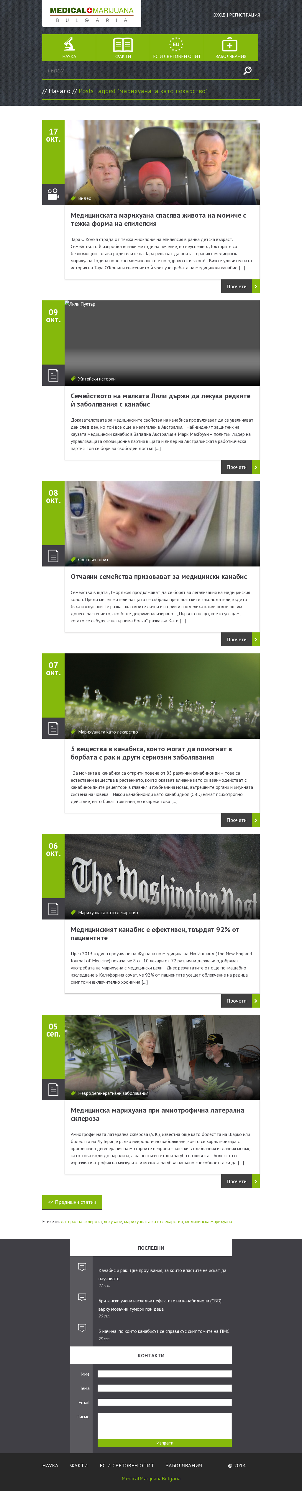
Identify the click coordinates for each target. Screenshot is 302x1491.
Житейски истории (97, 379)
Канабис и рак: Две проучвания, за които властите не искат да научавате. (162, 1274)
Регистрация (244, 15)
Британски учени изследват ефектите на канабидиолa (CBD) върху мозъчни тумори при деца (160, 1305)
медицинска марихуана (208, 1221)
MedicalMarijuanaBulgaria (151, 1478)
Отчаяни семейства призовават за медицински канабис (159, 576)
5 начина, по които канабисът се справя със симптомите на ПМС (164, 1331)
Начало (59, 91)
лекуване (113, 1221)
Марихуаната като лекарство (108, 732)
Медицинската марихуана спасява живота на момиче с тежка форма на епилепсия (158, 219)
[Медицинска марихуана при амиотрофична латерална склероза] (162, 1057)
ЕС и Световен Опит (177, 56)
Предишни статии (72, 1202)
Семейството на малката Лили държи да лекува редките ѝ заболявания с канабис (160, 400)
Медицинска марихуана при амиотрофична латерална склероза (157, 1114)
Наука (69, 56)
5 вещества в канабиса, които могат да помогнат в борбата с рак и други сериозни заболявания (151, 753)
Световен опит (93, 559)
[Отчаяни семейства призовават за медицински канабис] (162, 523)
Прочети (236, 286)
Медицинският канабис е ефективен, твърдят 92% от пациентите (155, 933)
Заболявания (231, 56)
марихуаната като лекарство (153, 1221)
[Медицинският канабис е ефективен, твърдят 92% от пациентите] (162, 876)
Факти (123, 56)
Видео (84, 198)
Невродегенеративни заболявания (113, 1093)
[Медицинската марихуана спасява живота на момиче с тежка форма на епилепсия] (162, 162)
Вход (219, 15)
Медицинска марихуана (91, 13)
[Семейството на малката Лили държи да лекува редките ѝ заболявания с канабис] (162, 343)
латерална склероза (81, 1221)
